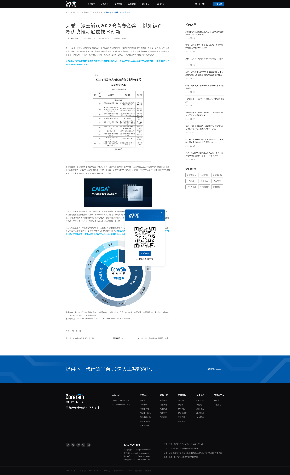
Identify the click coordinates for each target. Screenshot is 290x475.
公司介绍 (200, 400)
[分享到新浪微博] (76, 331)
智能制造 (163, 417)
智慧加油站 (182, 413)
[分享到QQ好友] (80, 331)
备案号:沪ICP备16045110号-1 (90, 471)
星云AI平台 (144, 426)
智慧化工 (181, 405)
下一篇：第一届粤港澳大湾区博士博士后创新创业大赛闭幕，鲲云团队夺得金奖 (154, 338)
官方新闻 (98, 12)
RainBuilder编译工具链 (121, 405)
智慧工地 (181, 417)
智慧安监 (163, 405)
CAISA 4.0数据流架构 (120, 400)
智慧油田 (181, 400)
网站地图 (138, 471)
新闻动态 (87, 12)
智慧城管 (181, 421)
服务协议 (107, 471)
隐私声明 (129, 471)
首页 (67, 12)
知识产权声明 (118, 471)
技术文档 (217, 400)
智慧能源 (163, 400)
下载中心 (217, 405)
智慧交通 (163, 413)
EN (203, 4)
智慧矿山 (181, 409)
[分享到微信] (73, 331)
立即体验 (218, 4)
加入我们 (200, 417)
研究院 (199, 405)
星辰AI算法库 (145, 421)
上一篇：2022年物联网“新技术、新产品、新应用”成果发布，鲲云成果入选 (82, 338)
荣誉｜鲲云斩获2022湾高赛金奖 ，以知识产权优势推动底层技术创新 (119, 12)
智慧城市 (163, 409)
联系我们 (200, 413)
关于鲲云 (76, 12)
